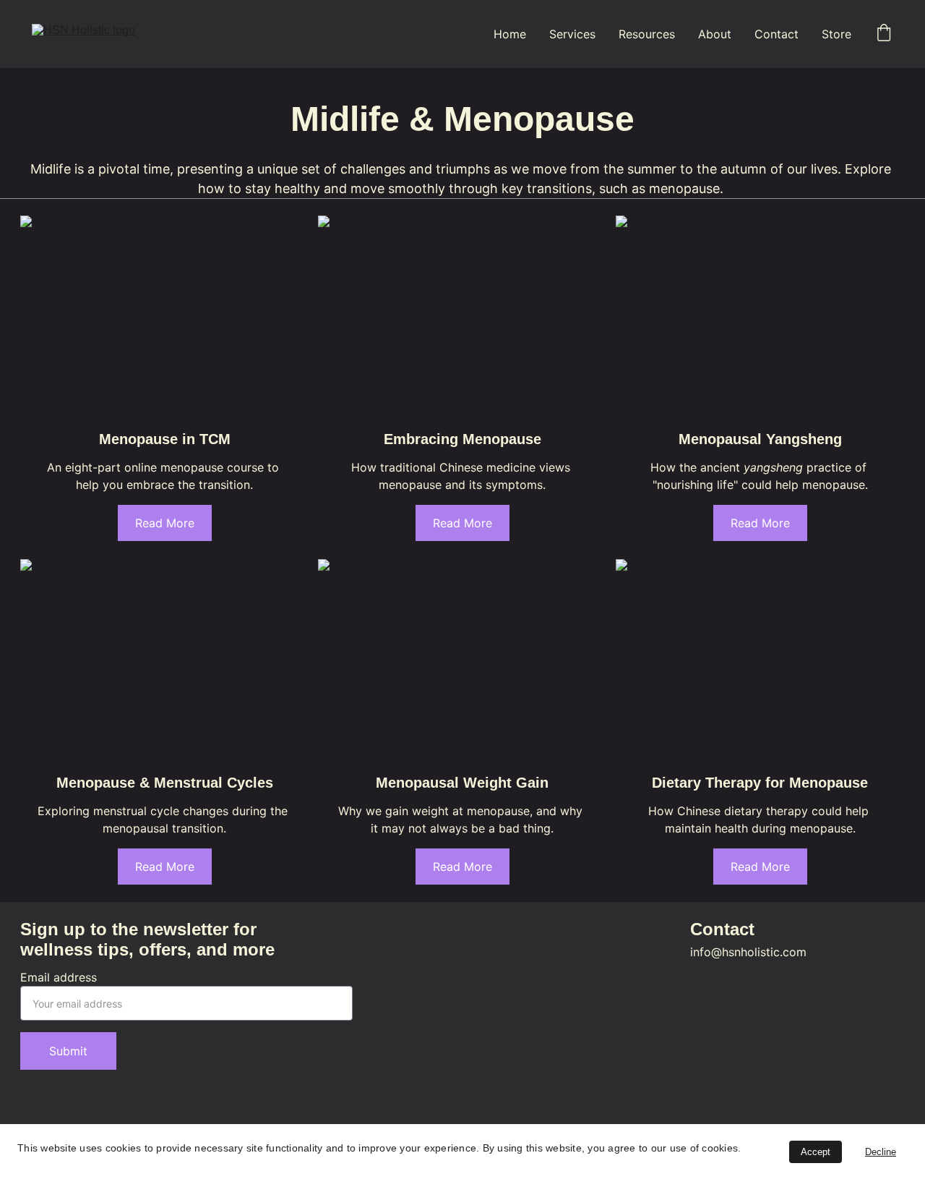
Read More (164, 523)
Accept (815, 1151)
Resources (647, 34)
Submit (68, 1051)
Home (510, 34)
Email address (58, 977)
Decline (880, 1151)
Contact (776, 34)
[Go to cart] (883, 34)
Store (836, 34)
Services (572, 34)
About (714, 34)
